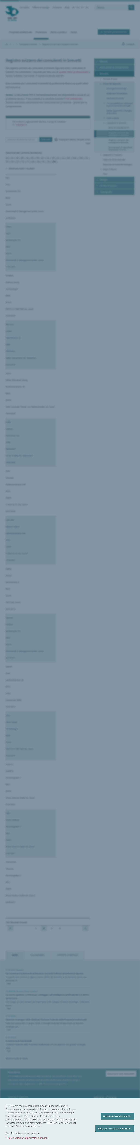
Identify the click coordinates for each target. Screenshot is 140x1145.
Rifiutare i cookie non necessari (115, 1128)
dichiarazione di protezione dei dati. (28, 1137)
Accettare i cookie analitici (117, 1116)
